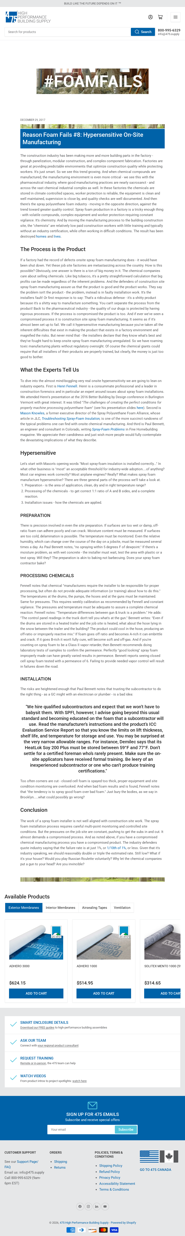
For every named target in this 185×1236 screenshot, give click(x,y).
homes (41, 236)
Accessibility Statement (117, 1184)
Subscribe (125, 1130)
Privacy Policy (109, 1178)
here (140, 408)
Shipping (60, 1162)
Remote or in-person (33, 1063)
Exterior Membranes (24, 908)
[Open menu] (175, 17)
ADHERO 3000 (19, 966)
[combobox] (80, 32)
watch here (79, 1081)
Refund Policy (109, 1172)
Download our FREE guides (37, 1027)
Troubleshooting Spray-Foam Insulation (71, 419)
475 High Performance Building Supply (84, 1222)
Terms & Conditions (114, 1189)
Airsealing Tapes (94, 908)
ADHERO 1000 (87, 966)
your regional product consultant (58, 1045)
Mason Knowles (32, 413)
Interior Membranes (60, 908)
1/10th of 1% (116, 848)
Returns (60, 1167)
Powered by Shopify (123, 1222)
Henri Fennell (67, 386)
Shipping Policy (110, 1166)
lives (57, 236)
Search (146, 32)
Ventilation (122, 908)
